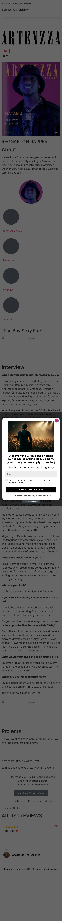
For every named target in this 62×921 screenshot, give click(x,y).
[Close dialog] (57, 420)
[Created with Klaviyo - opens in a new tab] (31, 502)
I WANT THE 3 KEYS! (31, 489)
